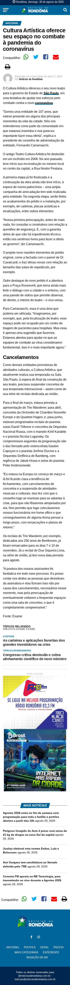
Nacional (12, 947)
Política (30, 947)
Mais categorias (26, 952)
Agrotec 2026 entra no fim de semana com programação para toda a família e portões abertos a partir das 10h (31, 816)
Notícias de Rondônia (31, 79)
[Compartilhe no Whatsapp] (25, 57)
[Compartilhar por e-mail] (56, 57)
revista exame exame (19, 629)
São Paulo (51, 93)
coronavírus (44, 103)
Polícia (58, 947)
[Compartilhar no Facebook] (45, 57)
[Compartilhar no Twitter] (35, 57)
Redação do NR (37, 957)
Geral (44, 947)
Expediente (51, 952)
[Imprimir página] (7, 66)
